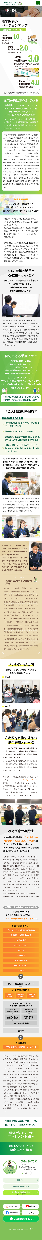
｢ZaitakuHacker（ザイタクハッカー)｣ (23, 780)
